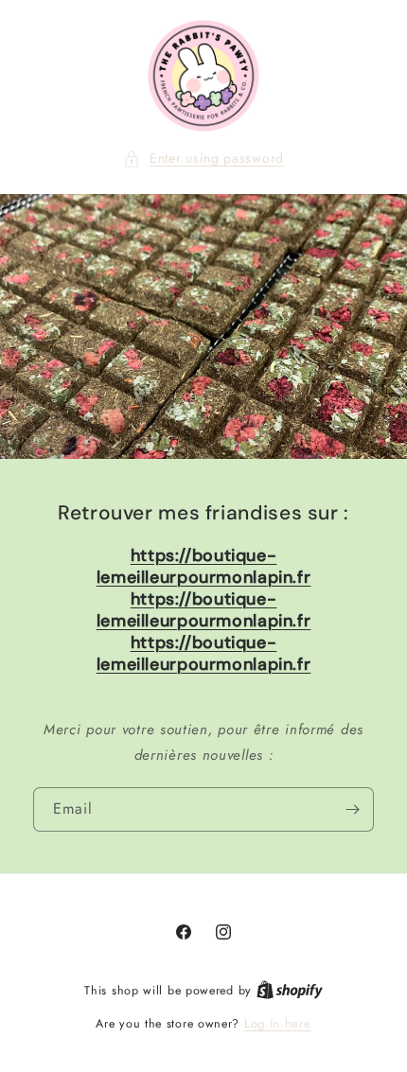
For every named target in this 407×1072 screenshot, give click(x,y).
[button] (203, 158)
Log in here (277, 1023)
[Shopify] (290, 990)
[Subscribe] (352, 810)
